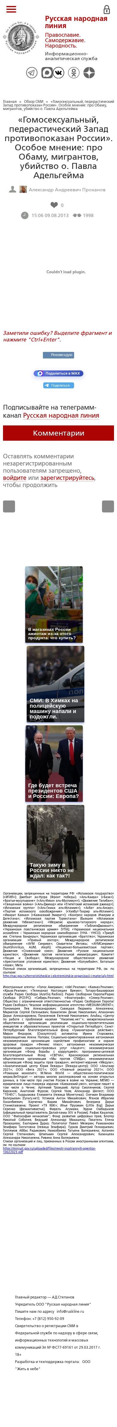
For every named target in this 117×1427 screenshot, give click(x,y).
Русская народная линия (61, 415)
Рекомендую (61, 355)
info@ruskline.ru (70, 1312)
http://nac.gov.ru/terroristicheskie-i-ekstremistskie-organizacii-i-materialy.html (58, 976)
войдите (14, 477)
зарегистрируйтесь (67, 477)
